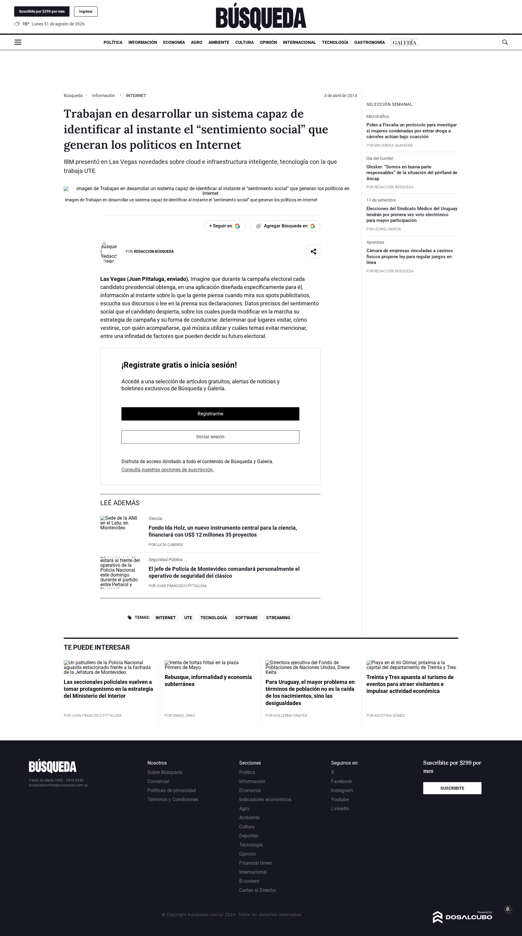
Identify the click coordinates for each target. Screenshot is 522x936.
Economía (174, 42)
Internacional (299, 42)
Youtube (340, 799)
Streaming (278, 617)
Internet (166, 617)
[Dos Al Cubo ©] (462, 922)
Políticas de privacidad (171, 790)
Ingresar (85, 11)
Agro (196, 42)
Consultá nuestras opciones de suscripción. (167, 470)
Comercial (158, 781)
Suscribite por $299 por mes (42, 11)
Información (142, 42)
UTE (188, 617)
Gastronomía (369, 42)
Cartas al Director (257, 890)
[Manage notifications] (508, 909)
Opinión (268, 42)
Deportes (248, 836)
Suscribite (452, 788)
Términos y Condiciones (172, 799)
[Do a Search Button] (505, 42)
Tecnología (335, 42)
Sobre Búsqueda (164, 772)
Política (113, 42)
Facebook (341, 781)
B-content (249, 881)
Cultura (244, 42)
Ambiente (218, 42)
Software (246, 617)
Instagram (342, 790)
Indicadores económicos (265, 799)
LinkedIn (340, 808)
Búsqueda (74, 95)
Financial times (255, 863)
